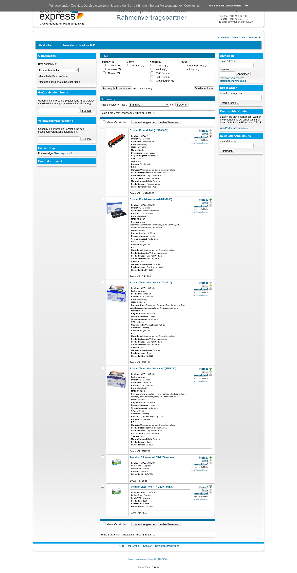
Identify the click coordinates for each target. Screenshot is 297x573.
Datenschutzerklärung (167, 546)
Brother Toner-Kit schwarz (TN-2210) (151, 282)
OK (247, 5)
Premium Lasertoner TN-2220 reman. (151, 486)
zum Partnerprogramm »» (234, 128)
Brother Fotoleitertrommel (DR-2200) (151, 199)
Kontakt (147, 546)
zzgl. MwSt (63, 153)
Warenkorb (255, 37)
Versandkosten (202, 143)
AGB (121, 546)
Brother (137, 65)
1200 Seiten (163, 77)
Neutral (113, 73)
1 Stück (113, 65)
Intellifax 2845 (87, 45)
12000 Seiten (164, 81)
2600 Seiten (163, 73)
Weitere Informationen (225, 5)
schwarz (113, 69)
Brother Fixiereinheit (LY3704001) (149, 130)
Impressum (133, 546)
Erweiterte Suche (204, 88)
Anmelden (223, 37)
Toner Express (195, 65)
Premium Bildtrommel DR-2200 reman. (152, 457)
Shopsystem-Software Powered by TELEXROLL (148, 559)
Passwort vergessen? (232, 78)
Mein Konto (238, 37)
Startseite (68, 45)
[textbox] (59, 138)
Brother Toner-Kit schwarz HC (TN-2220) (153, 368)
